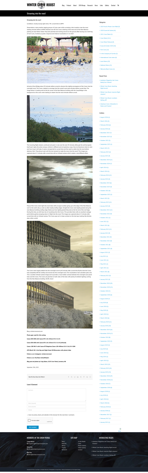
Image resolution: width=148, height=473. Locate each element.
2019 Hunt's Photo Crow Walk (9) (110, 26)
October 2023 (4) (105, 190)
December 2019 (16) (106, 329)
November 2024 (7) (106, 163)
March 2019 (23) (105, 364)
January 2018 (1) (105, 410)
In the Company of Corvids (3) (109, 53)
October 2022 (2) (105, 217)
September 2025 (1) (106, 144)
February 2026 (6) (105, 125)
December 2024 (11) (106, 160)
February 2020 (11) (105, 322)
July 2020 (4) (104, 302)
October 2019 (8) (105, 337)
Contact (80, 450)
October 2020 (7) (105, 291)
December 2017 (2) (105, 414)
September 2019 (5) (106, 341)
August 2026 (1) (105, 117)
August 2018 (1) (105, 391)
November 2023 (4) (106, 187)
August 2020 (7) (105, 299)
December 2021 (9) (106, 237)
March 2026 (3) (104, 121)
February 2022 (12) (105, 229)
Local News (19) (105, 61)
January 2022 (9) (105, 233)
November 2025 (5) (106, 136)
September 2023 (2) (106, 194)
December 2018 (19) (106, 376)
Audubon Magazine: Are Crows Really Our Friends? (104, 442)
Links (79, 443)
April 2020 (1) (104, 314)
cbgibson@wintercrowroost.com (38, 443)
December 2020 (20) (106, 283)
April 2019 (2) (104, 360)
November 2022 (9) (106, 214)
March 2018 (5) (104, 403)
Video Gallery (82, 447)
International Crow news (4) (108, 57)
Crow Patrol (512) (105, 38)
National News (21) (106, 65)
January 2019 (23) (105, 372)
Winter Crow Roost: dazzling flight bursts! (104, 447)
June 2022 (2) (104, 221)
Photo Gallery (82, 445)
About (63, 445)
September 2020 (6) (106, 295)
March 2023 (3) (104, 198)
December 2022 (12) (106, 210)
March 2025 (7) (104, 148)
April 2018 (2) (104, 399)
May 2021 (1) (104, 264)
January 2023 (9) (105, 206)
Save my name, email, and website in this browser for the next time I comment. (51, 415)
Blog (63, 441)
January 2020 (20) (105, 326)
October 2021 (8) (105, 244)
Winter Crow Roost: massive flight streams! (104, 451)
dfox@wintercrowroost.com (37, 449)
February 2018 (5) (105, 407)
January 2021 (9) (105, 279)
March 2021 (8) (104, 271)
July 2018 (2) (104, 395)
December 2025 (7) (106, 133)
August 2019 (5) (105, 345)
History (64, 447)
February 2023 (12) (105, 202)
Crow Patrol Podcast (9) (107, 42)
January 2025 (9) (105, 156)
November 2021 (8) (106, 241)
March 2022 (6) (104, 225)
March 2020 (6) (104, 318)
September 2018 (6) (106, 387)
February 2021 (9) (105, 275)
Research (64, 450)
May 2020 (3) (104, 310)
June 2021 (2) (104, 260)
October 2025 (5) (105, 140)
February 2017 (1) (105, 418)
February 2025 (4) (105, 152)
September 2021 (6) (106, 248)
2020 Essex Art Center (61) (108, 30)
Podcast (64, 443)
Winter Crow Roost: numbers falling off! (104, 455)
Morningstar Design (76, 469)
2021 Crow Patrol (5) (106, 34)
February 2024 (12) (105, 175)
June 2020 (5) (104, 306)
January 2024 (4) (105, 179)
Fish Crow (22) (104, 50)
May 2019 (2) (104, 356)
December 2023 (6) (106, 183)
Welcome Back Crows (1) (107, 69)
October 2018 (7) (105, 383)
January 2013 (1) (105, 422)
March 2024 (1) (104, 171)
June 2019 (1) (104, 353)
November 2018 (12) (106, 380)
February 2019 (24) (105, 368)
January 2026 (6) (105, 129)
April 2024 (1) (104, 167)
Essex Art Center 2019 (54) (108, 46)
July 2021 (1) (104, 256)
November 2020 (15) (106, 287)
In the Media (81, 441)
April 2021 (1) (104, 268)
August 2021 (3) (105, 252)
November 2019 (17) (106, 333)
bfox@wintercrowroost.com (37, 454)
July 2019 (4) (104, 349)
